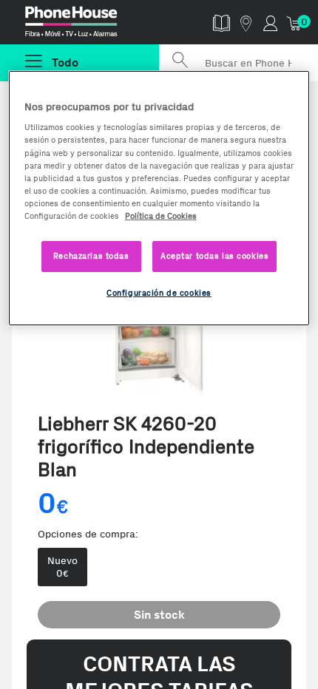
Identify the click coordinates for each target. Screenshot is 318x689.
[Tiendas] (245, 22)
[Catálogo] (221, 22)
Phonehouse (85, 25)
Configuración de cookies (159, 293)
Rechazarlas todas (91, 256)
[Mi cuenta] (270, 22)
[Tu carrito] (294, 22)
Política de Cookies (161, 216)
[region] (159, 198)
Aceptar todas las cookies (214, 256)
